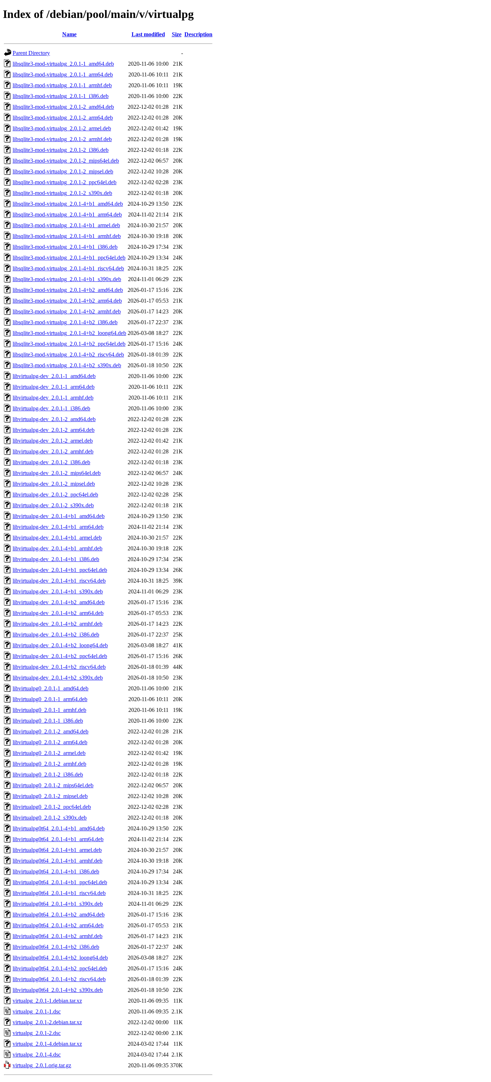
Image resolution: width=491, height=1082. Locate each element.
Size (177, 34)
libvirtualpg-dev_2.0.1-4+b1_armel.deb (57, 538)
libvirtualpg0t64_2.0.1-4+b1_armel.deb (57, 850)
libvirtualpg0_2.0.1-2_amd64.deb (50, 731)
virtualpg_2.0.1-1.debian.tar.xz (47, 1001)
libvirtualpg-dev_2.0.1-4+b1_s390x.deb (58, 591)
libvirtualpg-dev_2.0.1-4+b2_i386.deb (56, 634)
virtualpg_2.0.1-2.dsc (37, 1033)
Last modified (148, 34)
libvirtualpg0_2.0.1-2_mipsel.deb (50, 796)
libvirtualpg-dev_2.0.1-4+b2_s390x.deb (58, 678)
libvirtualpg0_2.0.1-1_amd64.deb (50, 688)
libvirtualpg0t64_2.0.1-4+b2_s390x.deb (58, 990)
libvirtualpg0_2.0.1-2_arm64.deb (50, 742)
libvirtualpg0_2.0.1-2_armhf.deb (49, 764)
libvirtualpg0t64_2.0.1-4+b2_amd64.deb (59, 914)
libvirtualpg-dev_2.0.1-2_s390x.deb (53, 505)
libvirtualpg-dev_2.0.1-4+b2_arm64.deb (58, 613)
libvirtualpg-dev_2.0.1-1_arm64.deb (54, 387)
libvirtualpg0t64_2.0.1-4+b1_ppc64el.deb (60, 882)
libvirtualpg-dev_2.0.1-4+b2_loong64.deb (60, 645)
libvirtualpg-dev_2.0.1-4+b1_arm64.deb (58, 527)
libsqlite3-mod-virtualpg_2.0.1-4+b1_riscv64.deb (68, 268)
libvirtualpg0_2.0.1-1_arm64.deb (50, 699)
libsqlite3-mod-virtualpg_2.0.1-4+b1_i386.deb (65, 247)
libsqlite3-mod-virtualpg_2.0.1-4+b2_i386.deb (65, 322)
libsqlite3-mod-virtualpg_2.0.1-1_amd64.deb (63, 64)
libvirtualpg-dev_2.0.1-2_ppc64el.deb (55, 494)
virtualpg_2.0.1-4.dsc (37, 1054)
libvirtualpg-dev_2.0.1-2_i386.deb (51, 462)
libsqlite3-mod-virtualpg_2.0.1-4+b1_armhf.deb (67, 236)
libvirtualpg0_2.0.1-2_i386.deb (48, 774)
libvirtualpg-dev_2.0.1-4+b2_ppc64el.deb (60, 656)
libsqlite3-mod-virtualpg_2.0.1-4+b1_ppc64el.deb (69, 258)
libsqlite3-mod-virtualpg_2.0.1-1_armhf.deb (62, 85)
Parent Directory (31, 53)
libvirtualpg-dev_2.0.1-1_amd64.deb (54, 376)
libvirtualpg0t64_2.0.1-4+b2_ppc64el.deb (60, 968)
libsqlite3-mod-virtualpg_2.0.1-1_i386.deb (61, 96)
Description (198, 34)
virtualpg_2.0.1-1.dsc (37, 1011)
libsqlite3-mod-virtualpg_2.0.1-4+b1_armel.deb (66, 225)
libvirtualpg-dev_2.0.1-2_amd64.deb (54, 419)
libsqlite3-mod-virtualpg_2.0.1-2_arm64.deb (63, 118)
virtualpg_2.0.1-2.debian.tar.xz (47, 1022)
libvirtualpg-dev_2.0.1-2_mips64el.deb (57, 473)
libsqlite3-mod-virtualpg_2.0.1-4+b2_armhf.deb (67, 311)
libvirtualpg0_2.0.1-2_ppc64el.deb (52, 807)
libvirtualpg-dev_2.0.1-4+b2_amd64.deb (59, 602)
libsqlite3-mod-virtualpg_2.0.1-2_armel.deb (62, 128)
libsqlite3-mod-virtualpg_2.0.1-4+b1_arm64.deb (67, 214)
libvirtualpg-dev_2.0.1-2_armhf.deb (53, 451)
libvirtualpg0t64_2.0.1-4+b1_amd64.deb (59, 828)
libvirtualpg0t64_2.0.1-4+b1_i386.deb (56, 871)
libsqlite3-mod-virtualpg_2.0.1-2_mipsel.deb (63, 171)
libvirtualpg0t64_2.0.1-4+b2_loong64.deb (60, 958)
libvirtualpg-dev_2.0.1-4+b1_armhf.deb (57, 548)
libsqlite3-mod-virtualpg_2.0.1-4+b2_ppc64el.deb (69, 344)
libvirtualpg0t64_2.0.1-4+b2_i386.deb (56, 947)
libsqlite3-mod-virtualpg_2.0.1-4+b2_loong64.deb (69, 333)
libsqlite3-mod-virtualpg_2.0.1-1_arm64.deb (63, 74)
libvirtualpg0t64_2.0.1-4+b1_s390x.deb (58, 904)
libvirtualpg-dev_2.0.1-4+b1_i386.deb (56, 559)
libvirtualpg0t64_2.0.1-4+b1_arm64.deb (58, 839)
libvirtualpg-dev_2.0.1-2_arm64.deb (54, 430)
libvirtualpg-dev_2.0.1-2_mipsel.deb (54, 484)
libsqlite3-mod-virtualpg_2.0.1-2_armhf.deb (62, 139)
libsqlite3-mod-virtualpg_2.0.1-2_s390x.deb (62, 193)
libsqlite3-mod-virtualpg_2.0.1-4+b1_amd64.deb (68, 204)
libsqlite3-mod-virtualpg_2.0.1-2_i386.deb (61, 150)
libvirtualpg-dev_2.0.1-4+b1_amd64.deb (59, 516)
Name (69, 34)
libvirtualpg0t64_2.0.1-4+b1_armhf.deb (57, 861)
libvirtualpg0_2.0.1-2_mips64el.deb (53, 785)
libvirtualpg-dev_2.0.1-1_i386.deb (51, 408)
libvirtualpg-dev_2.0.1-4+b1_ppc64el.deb (60, 570)
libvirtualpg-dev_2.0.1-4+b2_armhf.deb (57, 624)
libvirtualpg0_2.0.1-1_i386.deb (48, 721)
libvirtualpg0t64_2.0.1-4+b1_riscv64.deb (59, 893)
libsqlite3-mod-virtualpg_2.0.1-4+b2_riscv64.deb (68, 354)
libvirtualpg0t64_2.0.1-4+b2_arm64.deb (58, 925)
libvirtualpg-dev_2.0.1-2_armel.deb (53, 441)
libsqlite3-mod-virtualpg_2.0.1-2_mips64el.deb (66, 161)
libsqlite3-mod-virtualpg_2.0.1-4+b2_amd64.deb (68, 290)
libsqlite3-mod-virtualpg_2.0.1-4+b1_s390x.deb (67, 279)
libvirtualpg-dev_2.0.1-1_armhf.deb (53, 398)
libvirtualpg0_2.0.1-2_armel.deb (49, 753)
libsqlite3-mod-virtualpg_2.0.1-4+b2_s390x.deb (67, 365)
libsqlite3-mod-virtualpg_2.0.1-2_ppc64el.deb (64, 182)
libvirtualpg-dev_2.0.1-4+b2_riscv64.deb (59, 667)
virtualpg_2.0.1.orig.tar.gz (42, 1065)
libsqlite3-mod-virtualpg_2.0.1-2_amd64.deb (63, 107)
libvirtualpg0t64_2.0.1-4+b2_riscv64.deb (59, 979)
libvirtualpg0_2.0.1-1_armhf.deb (49, 710)
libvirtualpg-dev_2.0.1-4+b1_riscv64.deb (59, 581)
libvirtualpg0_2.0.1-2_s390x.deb (50, 818)
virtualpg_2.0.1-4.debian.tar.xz (47, 1044)
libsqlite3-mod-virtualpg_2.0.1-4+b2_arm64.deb (67, 301)
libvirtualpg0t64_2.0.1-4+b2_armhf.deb (57, 936)
